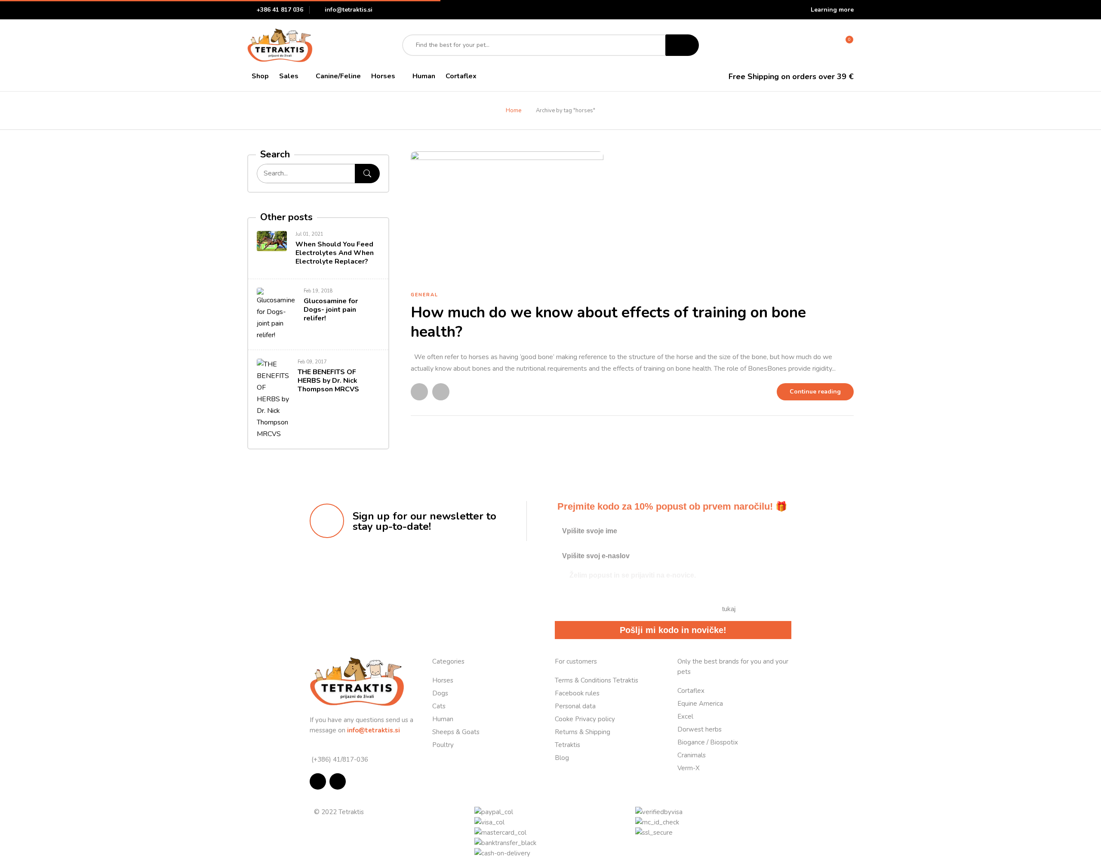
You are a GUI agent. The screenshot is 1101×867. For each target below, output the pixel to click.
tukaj (728, 608)
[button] (845, 45)
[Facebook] (419, 391)
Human (442, 719)
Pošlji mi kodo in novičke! (673, 630)
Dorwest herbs (699, 729)
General (424, 295)
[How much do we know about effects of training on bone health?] (507, 157)
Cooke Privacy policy (585, 719)
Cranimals (691, 755)
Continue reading (815, 391)
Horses (442, 680)
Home (513, 110)
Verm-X (688, 768)
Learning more (832, 10)
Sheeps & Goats (456, 732)
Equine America (700, 703)
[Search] (367, 173)
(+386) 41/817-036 (339, 759)
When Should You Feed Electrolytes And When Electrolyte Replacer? (334, 253)
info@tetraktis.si (348, 10)
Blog (562, 757)
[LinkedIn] (440, 391)
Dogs (440, 693)
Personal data (575, 706)
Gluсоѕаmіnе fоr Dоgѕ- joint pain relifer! (331, 309)
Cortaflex (690, 690)
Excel (685, 716)
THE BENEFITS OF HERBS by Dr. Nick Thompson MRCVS (328, 380)
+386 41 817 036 (279, 10)
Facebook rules (577, 693)
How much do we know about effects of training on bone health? (608, 322)
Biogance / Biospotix (707, 742)
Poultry (443, 745)
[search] (682, 45)
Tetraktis (567, 745)
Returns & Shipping (582, 732)
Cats (439, 706)
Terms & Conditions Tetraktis (596, 680)
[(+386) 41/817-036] (313, 748)
